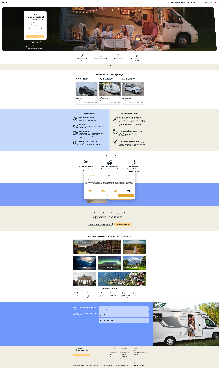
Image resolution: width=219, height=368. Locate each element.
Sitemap (115, 365)
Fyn (134, 292)
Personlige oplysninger (97, 365)
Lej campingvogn (107, 79)
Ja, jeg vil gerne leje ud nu (123, 224)
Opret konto (200, 2)
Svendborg (100, 297)
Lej (182, 2)
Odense (135, 295)
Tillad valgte (109, 195)
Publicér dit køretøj (175, 2)
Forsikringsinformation (125, 351)
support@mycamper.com (140, 352)
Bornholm (100, 292)
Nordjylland (100, 295)
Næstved (88, 295)
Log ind (206, 2)
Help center (187, 2)
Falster (123, 292)
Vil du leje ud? (35, 42)
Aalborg (76, 292)
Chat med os (107, 315)
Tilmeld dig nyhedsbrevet (81, 355)
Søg (35, 36)
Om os (111, 351)
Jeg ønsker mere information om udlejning (100, 224)
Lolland (111, 294)
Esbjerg (111, 292)
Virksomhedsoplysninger (108, 365)
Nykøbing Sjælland (126, 295)
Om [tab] (126, 175)
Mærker (122, 360)
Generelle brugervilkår (87, 365)
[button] (211, 2)
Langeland (100, 294)
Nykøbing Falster (114, 295)
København (88, 294)
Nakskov (76, 295)
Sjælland (76, 297)
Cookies (111, 356)
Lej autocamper (83, 79)
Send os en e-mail (108, 320)
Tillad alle (126, 195)
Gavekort (112, 354)
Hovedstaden (77, 294)
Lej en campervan (124, 358)
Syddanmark (113, 297)
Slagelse (88, 297)
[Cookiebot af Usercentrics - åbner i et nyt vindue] (129, 171)
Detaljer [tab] (109, 175)
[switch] (103, 191)
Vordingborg (124, 297)
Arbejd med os (113, 352)
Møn (134, 294)
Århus (87, 292)
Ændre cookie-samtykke (123, 365)
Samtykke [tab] (92, 175)
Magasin (193, 2)
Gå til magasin (120, 198)
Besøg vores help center (110, 309)
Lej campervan (129, 79)
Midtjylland (124, 294)
